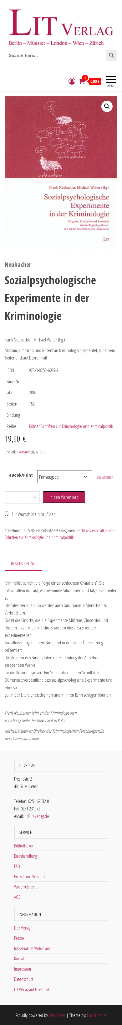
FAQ (17, 866)
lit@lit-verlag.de (37, 816)
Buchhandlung (25, 856)
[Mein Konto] (72, 81)
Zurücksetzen (105, 477)
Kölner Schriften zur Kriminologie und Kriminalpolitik (71, 426)
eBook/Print (21, 475)
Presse (19, 938)
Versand (24, 452)
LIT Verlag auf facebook (31, 989)
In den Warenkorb (64, 497)
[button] (107, 106)
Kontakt (19, 958)
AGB (17, 897)
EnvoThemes (97, 1015)
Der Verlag (22, 928)
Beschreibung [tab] (23, 563)
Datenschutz (23, 979)
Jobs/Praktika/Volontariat (33, 948)
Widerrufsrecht (26, 887)
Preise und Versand (29, 876)
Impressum (22, 969)
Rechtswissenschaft (90, 530)
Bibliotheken (24, 845)
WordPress (57, 1015)
